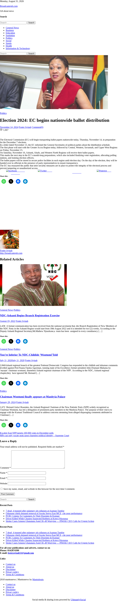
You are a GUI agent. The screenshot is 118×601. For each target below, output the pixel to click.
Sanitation (10, 35)
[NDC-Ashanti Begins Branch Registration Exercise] (59, 285)
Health (9, 46)
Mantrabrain (37, 579)
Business (10, 30)
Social (8, 40)
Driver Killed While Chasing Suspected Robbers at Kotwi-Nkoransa (37, 518)
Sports (9, 43)
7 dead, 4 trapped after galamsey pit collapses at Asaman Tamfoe (35, 511)
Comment (5, 468)
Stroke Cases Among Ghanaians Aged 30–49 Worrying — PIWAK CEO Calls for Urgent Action (50, 521)
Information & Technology (18, 48)
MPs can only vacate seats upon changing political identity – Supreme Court (34, 435)
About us (10, 567)
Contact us (10, 564)
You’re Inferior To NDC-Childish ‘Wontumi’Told (29, 354)
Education (10, 33)
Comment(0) (37, 127)
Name (3, 473)
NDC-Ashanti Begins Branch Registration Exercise (30, 315)
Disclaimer (11, 569)
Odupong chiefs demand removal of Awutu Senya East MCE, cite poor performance (44, 513)
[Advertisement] (59, 208)
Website (3, 483)
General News (12, 27)
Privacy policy (12, 572)
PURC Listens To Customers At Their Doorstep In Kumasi (32, 516)
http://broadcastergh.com (11, 253)
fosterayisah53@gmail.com (21, 553)
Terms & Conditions (15, 574)
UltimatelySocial (78, 599)
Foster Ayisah (25, 127)
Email (3, 478)
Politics (9, 38)
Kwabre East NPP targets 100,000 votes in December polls (27, 433)
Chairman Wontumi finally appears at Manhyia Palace (32, 396)
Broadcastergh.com (9, 6)
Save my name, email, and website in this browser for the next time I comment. (39, 489)
